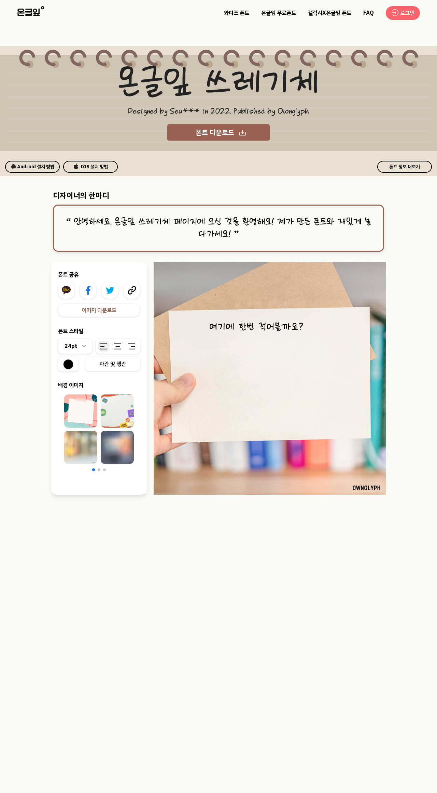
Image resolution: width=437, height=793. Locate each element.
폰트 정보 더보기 (404, 166)
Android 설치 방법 (35, 166)
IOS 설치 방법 (94, 166)
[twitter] (110, 290)
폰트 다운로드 (215, 132)
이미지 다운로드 (99, 310)
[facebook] (88, 290)
